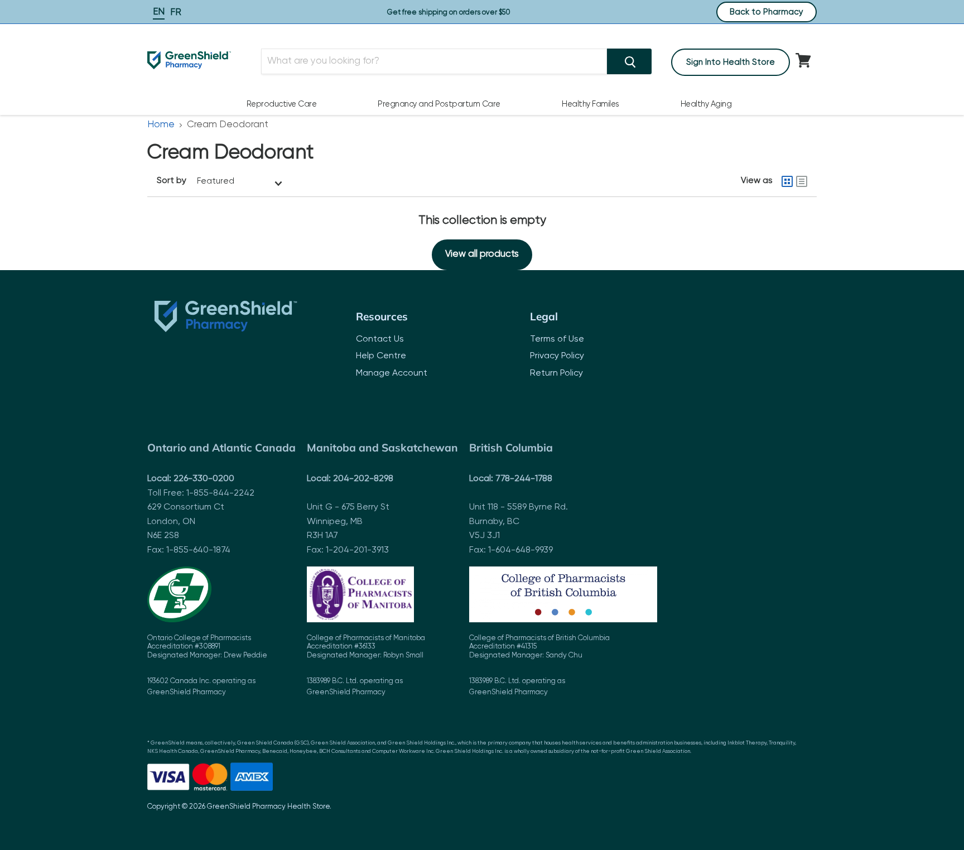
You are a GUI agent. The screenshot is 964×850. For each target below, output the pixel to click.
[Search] (629, 61)
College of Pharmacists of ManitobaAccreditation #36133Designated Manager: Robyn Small (366, 666)
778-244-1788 (523, 478)
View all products (482, 254)
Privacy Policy (557, 356)
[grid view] (787, 181)
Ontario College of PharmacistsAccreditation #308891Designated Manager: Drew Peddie (207, 666)
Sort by (171, 180)
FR (175, 12)
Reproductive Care (282, 104)
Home (161, 124)
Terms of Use (557, 339)
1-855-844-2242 (220, 493)
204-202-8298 (363, 478)
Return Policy (556, 373)
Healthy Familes (590, 104)
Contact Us (380, 339)
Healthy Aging (706, 104)
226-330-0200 (203, 478)
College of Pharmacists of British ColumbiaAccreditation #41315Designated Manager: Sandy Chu (539, 666)
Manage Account (391, 373)
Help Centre (381, 356)
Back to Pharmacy (766, 12)
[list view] (801, 181)
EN (159, 12)
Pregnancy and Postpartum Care (439, 104)
